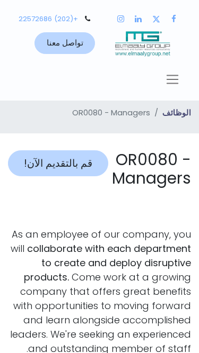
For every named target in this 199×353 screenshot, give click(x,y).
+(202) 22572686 (48, 19)
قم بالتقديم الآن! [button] (58, 163)
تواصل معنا (65, 42)
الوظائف (176, 112)
